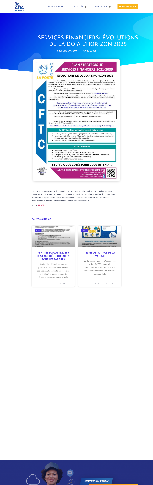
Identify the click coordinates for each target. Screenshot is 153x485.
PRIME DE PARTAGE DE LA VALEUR (100, 254)
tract (41, 205)
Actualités (77, 6)
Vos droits (101, 6)
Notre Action (55, 6)
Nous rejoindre (127, 6)
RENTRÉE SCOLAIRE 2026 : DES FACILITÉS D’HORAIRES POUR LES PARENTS (53, 256)
